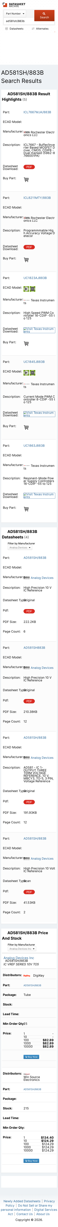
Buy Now (32, 1056)
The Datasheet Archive (14, 5)
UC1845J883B (34, 362)
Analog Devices (41, 578)
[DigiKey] (28, 975)
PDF (29, 167)
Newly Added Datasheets (22, 1201)
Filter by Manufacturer (21, 543)
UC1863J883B (34, 445)
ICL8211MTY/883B (37, 198)
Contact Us (24, 1214)
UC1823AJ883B (35, 278)
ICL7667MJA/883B (37, 112)
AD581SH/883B (32, 985)
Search (44, 17)
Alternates (41, 28)
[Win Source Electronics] (28, 1074)
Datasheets (16, 28)
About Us (43, 1214)
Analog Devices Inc (19, 958)
